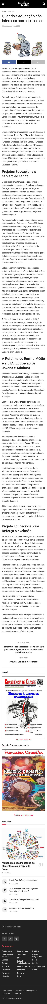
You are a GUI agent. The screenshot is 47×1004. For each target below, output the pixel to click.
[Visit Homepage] (23, 3)
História (5, 976)
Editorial (5, 963)
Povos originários (37, 956)
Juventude (21, 955)
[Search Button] (44, 4)
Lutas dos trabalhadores (23, 962)
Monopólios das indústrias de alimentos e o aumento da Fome (18, 866)
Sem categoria (38, 966)
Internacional (22, 951)
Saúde (35, 963)
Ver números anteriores (23, 815)
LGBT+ (20, 958)
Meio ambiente (23, 966)
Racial (34, 960)
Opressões (6, 993)
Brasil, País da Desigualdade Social (23, 880)
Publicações (30, 991)
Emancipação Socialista (14, 998)
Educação (11, 11)
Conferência (7, 951)
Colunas (19, 991)
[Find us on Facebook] (4, 939)
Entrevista (6, 970)
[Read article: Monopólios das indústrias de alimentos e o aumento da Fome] (23, 843)
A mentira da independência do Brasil (24, 900)
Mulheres (21, 970)
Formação (6, 973)
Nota (19, 976)
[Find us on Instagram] (16, 939)
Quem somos (7, 991)
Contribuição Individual (7, 956)
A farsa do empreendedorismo (21, 908)
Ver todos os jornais (23, 739)
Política (35, 951)
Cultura (5, 960)
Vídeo (34, 970)
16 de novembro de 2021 (11, 26)
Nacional (21, 973)
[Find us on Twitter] (10, 939)
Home (4, 11)
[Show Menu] (3, 4)
